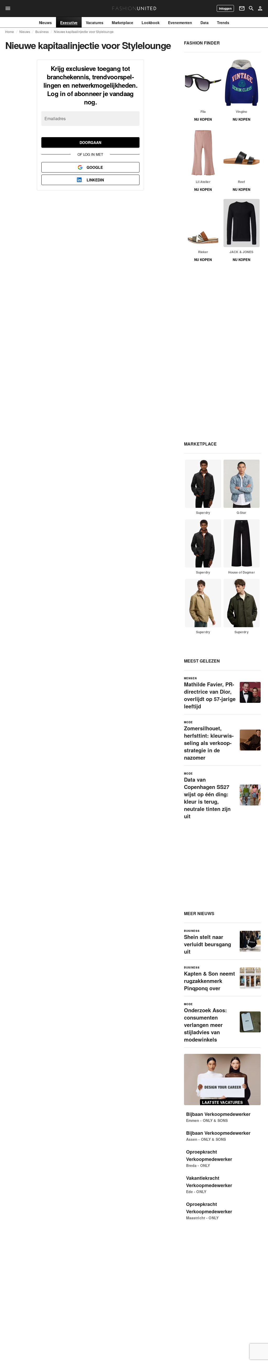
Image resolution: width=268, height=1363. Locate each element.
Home (9, 32)
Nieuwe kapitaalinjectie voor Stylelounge (83, 32)
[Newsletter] (242, 8)
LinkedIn (95, 179)
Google (95, 167)
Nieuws (24, 32)
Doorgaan (90, 142)
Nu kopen (203, 119)
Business (42, 32)
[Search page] (251, 8)
